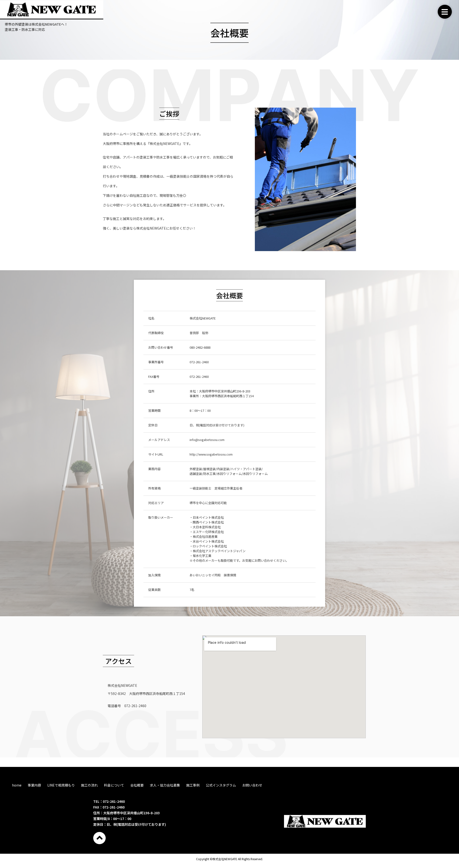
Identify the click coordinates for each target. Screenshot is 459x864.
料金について (114, 785)
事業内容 (34, 785)
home (17, 785)
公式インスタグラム (221, 785)
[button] (445, 12)
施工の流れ (89, 785)
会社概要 (137, 785)
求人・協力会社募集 (165, 785)
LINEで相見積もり (61, 785)
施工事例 (193, 785)
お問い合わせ (252, 785)
